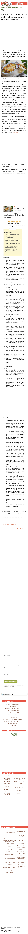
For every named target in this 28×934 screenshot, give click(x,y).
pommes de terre (8, 78)
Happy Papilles (9, 872)
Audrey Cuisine (9, 854)
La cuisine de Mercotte (9, 832)
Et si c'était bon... (9, 851)
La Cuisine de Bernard (9, 867)
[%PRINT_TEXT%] (14, 206)
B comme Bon (21, 851)
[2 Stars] (11, 222)
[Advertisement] (14, 35)
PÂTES (7, 786)
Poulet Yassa (12, 725)
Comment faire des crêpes (12, 708)
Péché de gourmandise (9, 858)
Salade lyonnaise (12, 715)
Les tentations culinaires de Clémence (21, 859)
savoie (20, 78)
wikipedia (15, 132)
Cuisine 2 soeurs (21, 870)
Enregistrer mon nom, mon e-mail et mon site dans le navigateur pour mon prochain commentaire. (14, 678)
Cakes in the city (21, 840)
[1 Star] (8, 222)
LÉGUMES (19, 776)
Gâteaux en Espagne (9, 870)
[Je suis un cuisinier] (14, 4)
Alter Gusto (21, 864)
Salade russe (12, 706)
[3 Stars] (14, 222)
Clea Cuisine (21, 843)
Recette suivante (19, 528)
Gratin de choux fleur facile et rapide (12, 719)
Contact (3, 9)
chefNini (9, 846)
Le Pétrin (21, 849)
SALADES (19, 783)
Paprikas (9, 864)
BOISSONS (19, 793)
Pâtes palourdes (12, 717)
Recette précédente (9, 524)
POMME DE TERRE (19, 781)
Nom (5, 667)
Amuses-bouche (9, 835)
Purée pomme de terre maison (12, 721)
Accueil (3, 7)
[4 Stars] (16, 222)
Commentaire (14, 655)
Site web (6, 674)
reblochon (15, 78)
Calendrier (8, 7)
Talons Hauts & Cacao (9, 862)
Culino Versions (9, 849)
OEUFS (19, 790)
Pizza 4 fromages (12, 723)
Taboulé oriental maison (12, 704)
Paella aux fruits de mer (12, 710)
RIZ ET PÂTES (7, 776)
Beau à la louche (21, 862)
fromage (2, 78)
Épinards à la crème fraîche (12, 712)
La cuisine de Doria (9, 843)
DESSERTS (7, 781)
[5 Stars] (19, 222)
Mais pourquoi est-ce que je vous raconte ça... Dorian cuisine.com (9, 840)
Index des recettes (17, 7)
